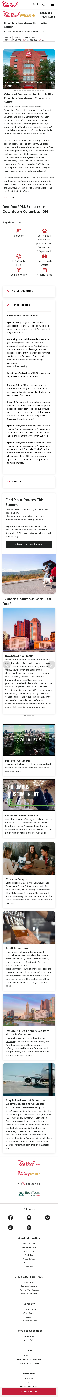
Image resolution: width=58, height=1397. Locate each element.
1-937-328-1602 (31, 40)
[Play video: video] (29, 740)
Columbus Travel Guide (47, 15)
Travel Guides (29, 1259)
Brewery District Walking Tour (20, 976)
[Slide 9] (35, 90)
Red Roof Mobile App (29, 1386)
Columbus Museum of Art (17, 819)
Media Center (29, 1313)
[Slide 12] (43, 90)
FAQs (29, 1382)
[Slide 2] (17, 90)
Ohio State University (16, 893)
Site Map (29, 1378)
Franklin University (22, 883)
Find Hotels (29, 1263)
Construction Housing (29, 1294)
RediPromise (29, 1251)
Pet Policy (29, 1255)
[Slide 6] (28, 90)
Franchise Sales (29, 1309)
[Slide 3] (20, 90)
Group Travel (29, 1282)
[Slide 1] (15, 90)
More (11, 197)
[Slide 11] (40, 90)
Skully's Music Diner (29, 959)
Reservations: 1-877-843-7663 (29, 1359)
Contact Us (29, 1355)
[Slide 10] (38, 90)
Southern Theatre (25, 673)
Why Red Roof (29, 1243)
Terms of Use (29, 1336)
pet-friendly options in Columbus (25, 1040)
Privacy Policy (29, 1340)
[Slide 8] (33, 90)
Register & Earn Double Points (29, 544)
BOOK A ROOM (29, 1392)
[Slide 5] (25, 90)
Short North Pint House (37, 962)
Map (44, 40)
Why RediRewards (29, 1247)
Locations (29, 1266)
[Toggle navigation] (52, 4)
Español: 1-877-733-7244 (29, 1363)
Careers (29, 1317)
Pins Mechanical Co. (27, 955)
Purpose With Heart (29, 1321)
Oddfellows (22, 969)
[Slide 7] (30, 90)
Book (35, 4)
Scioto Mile (10, 700)
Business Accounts (29, 1286)
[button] (7, 73)
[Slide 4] (22, 90)
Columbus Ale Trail (31, 972)
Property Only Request (29, 1290)
